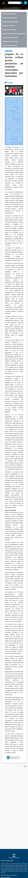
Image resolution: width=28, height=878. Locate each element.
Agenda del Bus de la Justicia (10, 41)
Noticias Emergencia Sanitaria (10, 21)
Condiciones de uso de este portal (9, 875)
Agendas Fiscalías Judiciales (10, 37)
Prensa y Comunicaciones (9, 14)
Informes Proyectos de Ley (10, 45)
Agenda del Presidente (9, 25)
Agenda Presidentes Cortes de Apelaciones (14, 33)
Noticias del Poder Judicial (10, 18)
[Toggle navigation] (25, 2)
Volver (25, 766)
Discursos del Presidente (9, 29)
